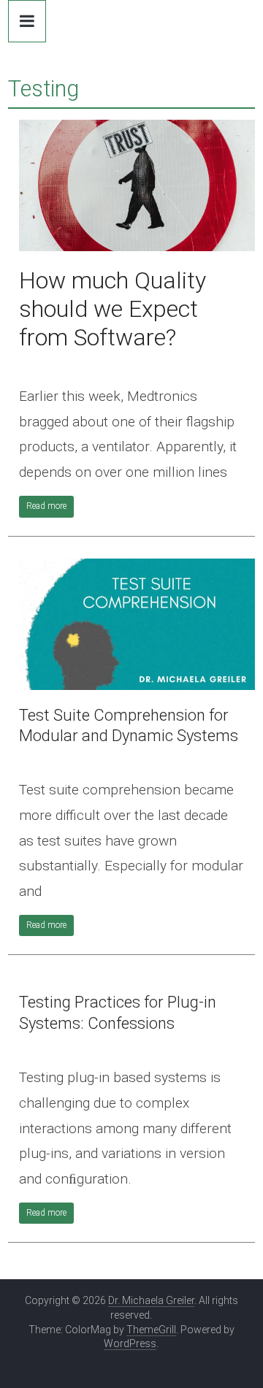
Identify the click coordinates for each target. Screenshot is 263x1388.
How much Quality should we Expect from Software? (112, 309)
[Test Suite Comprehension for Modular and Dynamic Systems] (137, 568)
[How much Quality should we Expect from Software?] (137, 129)
